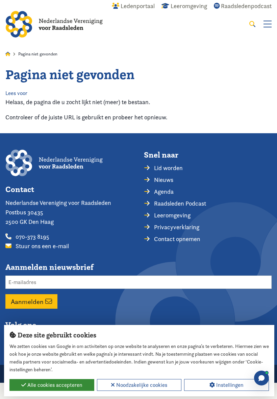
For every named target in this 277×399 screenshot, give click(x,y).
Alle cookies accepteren (54, 385)
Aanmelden (28, 302)
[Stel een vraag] (261, 378)
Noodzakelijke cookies (141, 385)
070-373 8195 (31, 236)
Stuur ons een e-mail (41, 246)
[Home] (54, 24)
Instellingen (229, 385)
